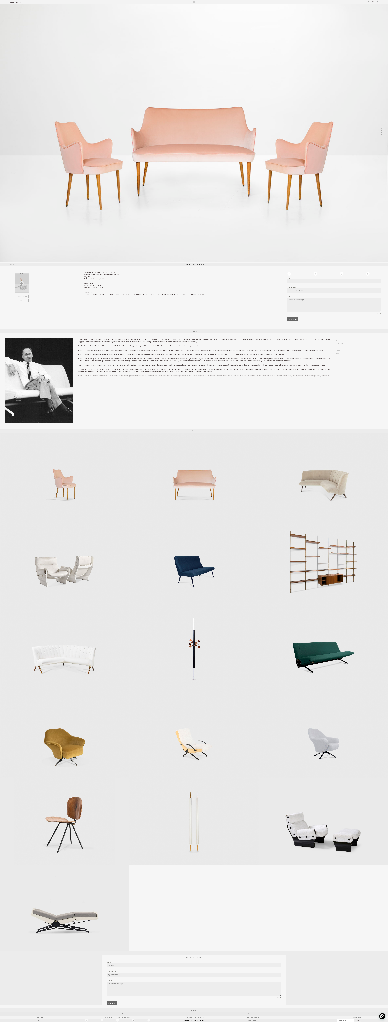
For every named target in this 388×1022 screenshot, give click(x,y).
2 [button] (381, 130)
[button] (382, 1016)
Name (289, 278)
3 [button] (381, 132)
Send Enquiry (292, 319)
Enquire (289, 296)
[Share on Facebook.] (300, 274)
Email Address (292, 287)
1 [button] (381, 128)
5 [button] (381, 136)
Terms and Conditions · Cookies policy (194, 1020)
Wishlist (367, 2)
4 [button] (381, 134)
